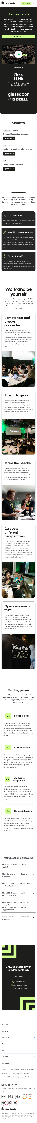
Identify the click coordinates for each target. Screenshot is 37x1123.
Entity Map (15, 1069)
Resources (6, 1063)
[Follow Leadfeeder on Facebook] (9, 1085)
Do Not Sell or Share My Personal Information (18, 1077)
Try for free (26, 3)
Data (3, 1050)
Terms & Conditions (27, 1069)
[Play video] (18, 54)
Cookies (26, 1073)
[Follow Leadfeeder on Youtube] (16, 1084)
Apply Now (8, 138)
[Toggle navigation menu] (33, 3)
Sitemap (4, 1069)
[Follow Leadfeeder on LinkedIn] (3, 1085)
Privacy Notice (16, 1073)
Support (5, 1057)
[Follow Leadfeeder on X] (12, 1085)
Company (5, 1031)
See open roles (18, 36)
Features (5, 1044)
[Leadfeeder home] (10, 3)
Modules (5, 1025)
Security (5, 1073)
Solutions (6, 1037)
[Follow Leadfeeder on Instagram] (6, 1085)
